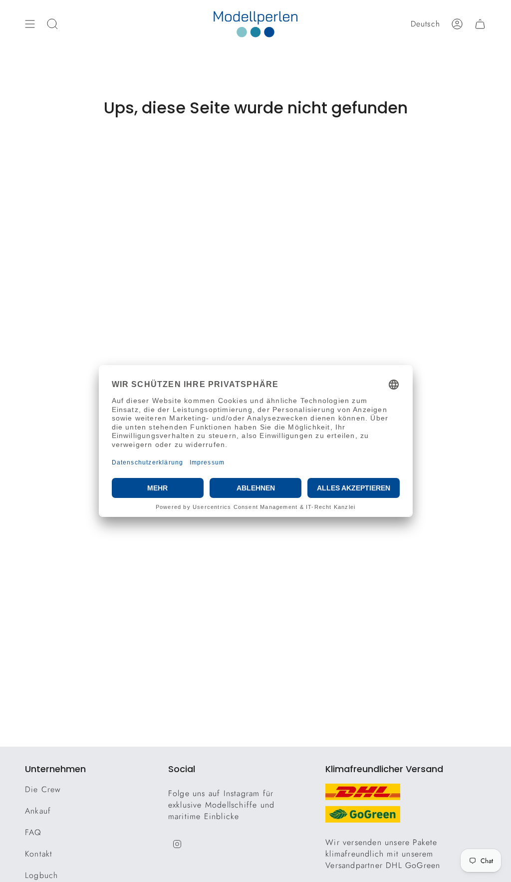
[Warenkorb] (480, 24)
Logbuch (41, 875)
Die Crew (43, 789)
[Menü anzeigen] (30, 24)
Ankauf (38, 811)
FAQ (33, 832)
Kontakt (38, 854)
